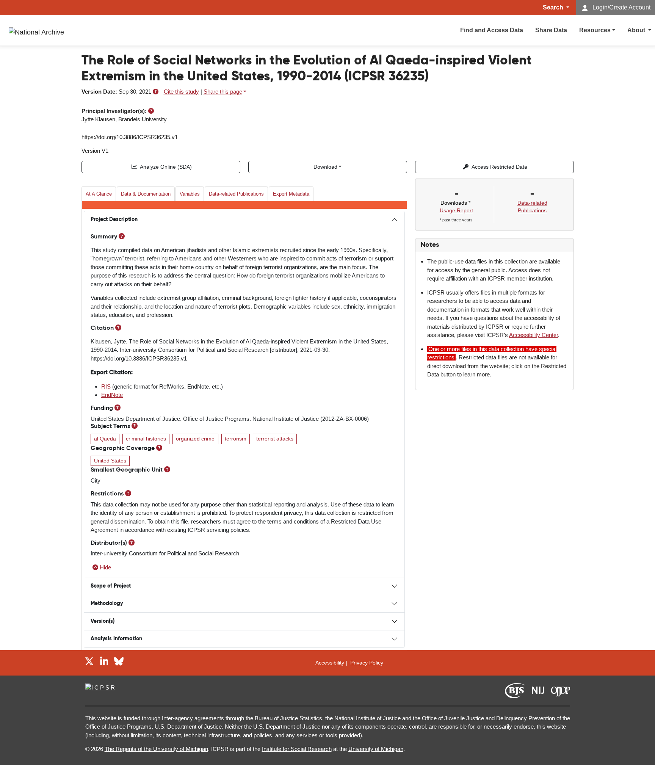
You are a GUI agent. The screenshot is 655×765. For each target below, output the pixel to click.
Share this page (223, 91)
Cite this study (181, 91)
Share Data (551, 30)
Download (325, 167)
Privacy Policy (366, 663)
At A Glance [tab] (99, 194)
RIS (106, 386)
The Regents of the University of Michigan (156, 749)
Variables (190, 194)
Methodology (107, 603)
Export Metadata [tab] (291, 194)
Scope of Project (111, 586)
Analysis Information (116, 638)
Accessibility (329, 663)
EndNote (112, 395)
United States (110, 461)
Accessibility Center (533, 335)
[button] (155, 91)
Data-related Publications (236, 194)
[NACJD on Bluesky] (119, 662)
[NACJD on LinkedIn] (104, 662)
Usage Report (456, 210)
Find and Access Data (491, 30)
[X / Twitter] (89, 662)
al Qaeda (105, 439)
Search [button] (554, 7)
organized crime (195, 439)
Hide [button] (105, 567)
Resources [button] (595, 30)
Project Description (114, 219)
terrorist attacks (274, 439)
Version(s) (102, 621)
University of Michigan (375, 749)
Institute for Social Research (297, 749)
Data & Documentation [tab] (146, 194)
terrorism (235, 439)
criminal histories (146, 439)
